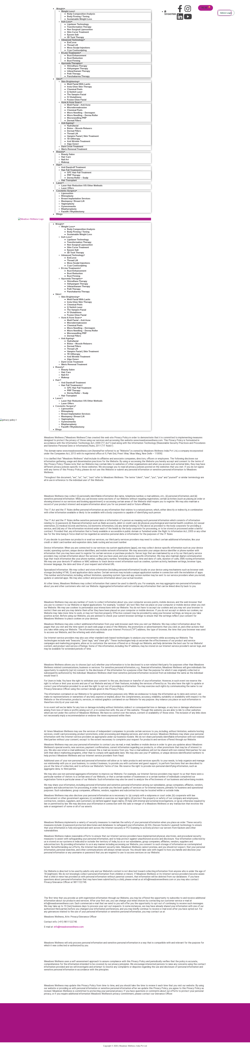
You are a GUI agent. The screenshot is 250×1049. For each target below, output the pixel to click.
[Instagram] (187, 8)
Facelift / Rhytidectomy (72, 211)
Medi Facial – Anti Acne (78, 105)
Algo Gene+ (73, 144)
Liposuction (67, 193)
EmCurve (71, 42)
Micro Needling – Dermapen (81, 112)
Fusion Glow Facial (76, 99)
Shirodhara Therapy (77, 66)
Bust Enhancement (76, 55)
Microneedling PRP (77, 118)
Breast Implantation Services (75, 198)
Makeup (65, 162)
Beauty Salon (68, 154)
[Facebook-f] (180, 8)
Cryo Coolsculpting (77, 50)
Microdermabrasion (77, 107)
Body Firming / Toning (78, 16)
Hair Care (66, 157)
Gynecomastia (68, 206)
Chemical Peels (74, 89)
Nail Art (65, 159)
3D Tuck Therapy (75, 37)
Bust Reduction (75, 58)
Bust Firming (73, 60)
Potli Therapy (73, 73)
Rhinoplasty (67, 196)
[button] (100, 219)
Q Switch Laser (74, 92)
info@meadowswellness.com (69, 926)
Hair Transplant (69, 180)
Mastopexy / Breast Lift (72, 201)
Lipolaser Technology (78, 24)
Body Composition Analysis (81, 14)
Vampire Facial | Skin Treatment (83, 136)
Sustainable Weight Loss (79, 19)
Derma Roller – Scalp (77, 177)
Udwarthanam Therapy (78, 71)
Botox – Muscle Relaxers (79, 128)
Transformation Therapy (79, 27)
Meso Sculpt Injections (78, 47)
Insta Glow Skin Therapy (79, 86)
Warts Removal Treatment (74, 149)
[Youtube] (187, 16)
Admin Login (226, 13)
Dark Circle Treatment (72, 146)
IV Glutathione (74, 97)
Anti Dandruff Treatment (73, 167)
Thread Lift (72, 45)
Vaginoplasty (67, 203)
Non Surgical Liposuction (80, 29)
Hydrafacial (72, 125)
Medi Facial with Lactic (78, 84)
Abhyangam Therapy (77, 68)
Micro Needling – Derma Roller (82, 115)
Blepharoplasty (69, 209)
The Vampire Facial (76, 94)
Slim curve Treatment (78, 32)
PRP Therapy (73, 175)
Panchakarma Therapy (78, 76)
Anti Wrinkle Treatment (78, 141)
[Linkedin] (180, 16)
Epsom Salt (73, 34)
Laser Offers (67, 188)
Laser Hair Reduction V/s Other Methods (81, 185)
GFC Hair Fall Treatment (79, 172)
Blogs (59, 214)
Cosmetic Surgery (66, 190)
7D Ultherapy (73, 138)
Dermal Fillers (74, 120)
